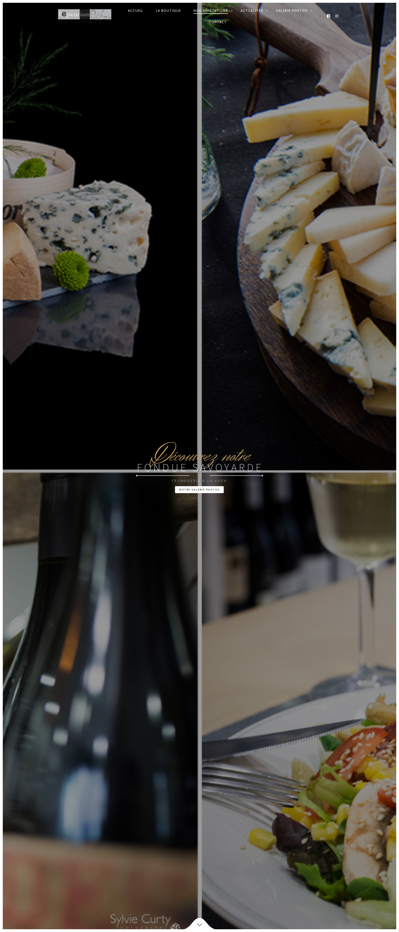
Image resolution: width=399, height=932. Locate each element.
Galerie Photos (292, 11)
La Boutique (168, 11)
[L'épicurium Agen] (85, 16)
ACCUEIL (135, 11)
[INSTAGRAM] (337, 16)
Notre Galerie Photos (199, 489)
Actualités (252, 11)
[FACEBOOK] (329, 16)
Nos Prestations (210, 11)
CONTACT (218, 22)
